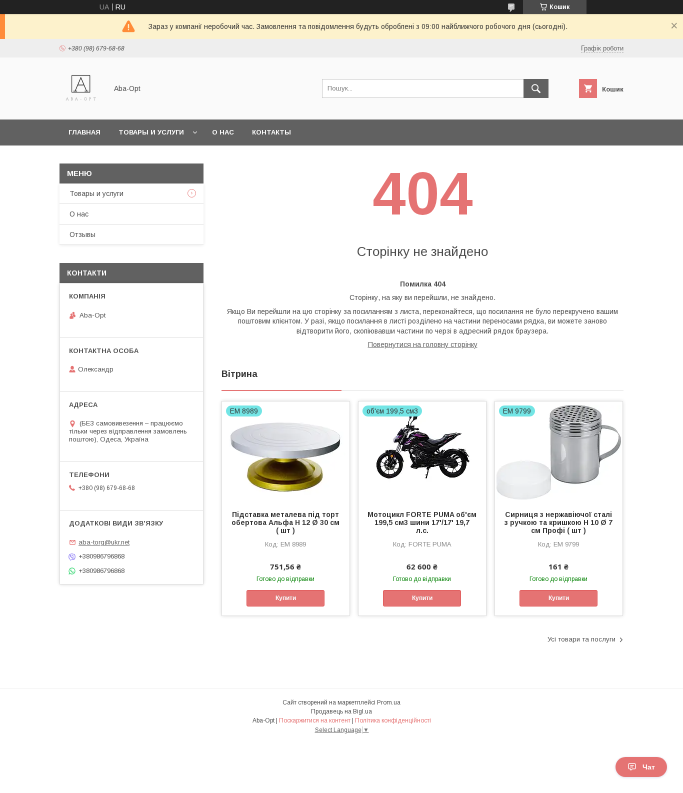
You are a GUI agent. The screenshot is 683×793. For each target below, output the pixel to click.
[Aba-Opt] (81, 106)
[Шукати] (536, 88)
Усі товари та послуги (582, 639)
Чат (648, 767)
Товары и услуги (151, 132)
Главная (84, 132)
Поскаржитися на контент (314, 720)
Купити (286, 598)
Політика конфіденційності (393, 720)
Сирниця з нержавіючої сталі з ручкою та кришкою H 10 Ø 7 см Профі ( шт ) (558, 522)
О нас (223, 132)
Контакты (271, 132)
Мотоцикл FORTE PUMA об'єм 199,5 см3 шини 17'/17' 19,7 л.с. (422, 522)
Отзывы (83, 234)
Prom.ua (388, 702)
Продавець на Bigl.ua (341, 711)
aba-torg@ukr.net (104, 542)
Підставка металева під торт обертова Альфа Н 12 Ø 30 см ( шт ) (286, 522)
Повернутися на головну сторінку (423, 344)
